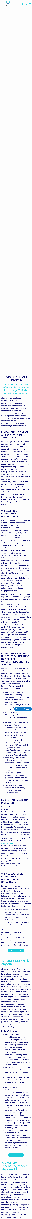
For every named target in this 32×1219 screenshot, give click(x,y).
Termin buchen (20, 709)
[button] (30, 4)
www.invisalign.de (8, 843)
